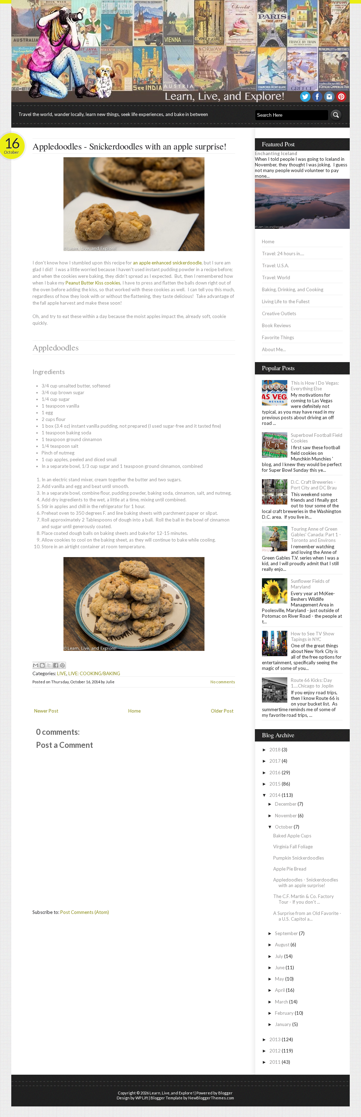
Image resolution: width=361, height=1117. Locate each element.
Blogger (225, 1093)
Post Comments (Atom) (84, 912)
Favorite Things (278, 337)
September (286, 933)
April (280, 990)
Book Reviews (276, 325)
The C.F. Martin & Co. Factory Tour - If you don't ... (303, 899)
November (286, 815)
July (279, 956)
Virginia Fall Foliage (293, 846)
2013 (275, 1039)
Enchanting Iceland (276, 153)
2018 (275, 749)
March (281, 1002)
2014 (275, 795)
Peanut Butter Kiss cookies (93, 283)
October (284, 827)
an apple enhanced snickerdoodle (167, 262)
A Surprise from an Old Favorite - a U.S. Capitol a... (307, 916)
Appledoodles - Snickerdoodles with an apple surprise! (129, 146)
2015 (275, 784)
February (284, 1013)
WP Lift (141, 1097)
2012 (275, 1051)
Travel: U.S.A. (275, 265)
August (282, 944)
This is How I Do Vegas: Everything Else (315, 385)
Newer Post (46, 711)
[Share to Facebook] (55, 665)
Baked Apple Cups (292, 835)
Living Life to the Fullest (286, 301)
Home (134, 711)
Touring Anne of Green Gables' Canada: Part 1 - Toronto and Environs (316, 534)
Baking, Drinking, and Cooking (292, 289)
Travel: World (276, 277)
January (283, 1024)
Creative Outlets (279, 313)
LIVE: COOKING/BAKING (94, 673)
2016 (275, 772)
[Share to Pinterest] (62, 665)
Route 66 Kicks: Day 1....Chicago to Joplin (312, 683)
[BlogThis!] (42, 665)
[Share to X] (49, 665)
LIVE (61, 673)
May (279, 979)
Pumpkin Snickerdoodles (298, 858)
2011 (275, 1062)
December (285, 804)
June (279, 967)
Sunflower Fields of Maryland (310, 584)
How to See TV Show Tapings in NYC (312, 636)
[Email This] (35, 665)
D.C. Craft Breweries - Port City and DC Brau (314, 484)
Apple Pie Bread (289, 869)
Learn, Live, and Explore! (171, 1093)
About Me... (274, 349)
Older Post (222, 711)
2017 (275, 761)
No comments (222, 681)
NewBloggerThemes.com (211, 1097)
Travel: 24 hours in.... (283, 253)
